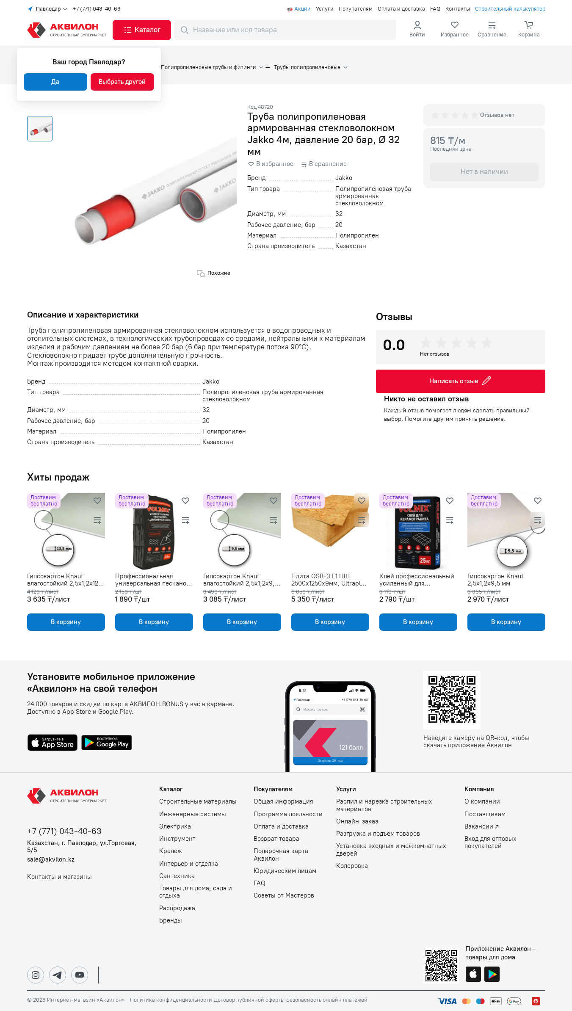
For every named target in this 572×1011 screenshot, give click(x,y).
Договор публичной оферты (249, 1000)
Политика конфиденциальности (171, 1000)
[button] (142, 30)
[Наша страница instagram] (35, 975)
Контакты (457, 9)
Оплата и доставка (401, 9)
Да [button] (55, 82)
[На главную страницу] (68, 796)
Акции (302, 9)
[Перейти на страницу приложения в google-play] (106, 743)
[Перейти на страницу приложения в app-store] (52, 743)
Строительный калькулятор (510, 9)
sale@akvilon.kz (51, 859)
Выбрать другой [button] (122, 82)
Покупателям (356, 9)
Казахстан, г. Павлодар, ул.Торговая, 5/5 (82, 847)
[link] (455, 30)
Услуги (325, 9)
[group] (455, 115)
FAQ (435, 9)
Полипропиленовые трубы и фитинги (208, 67)
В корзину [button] (66, 622)
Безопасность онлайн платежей (327, 1000)
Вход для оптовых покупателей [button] (490, 842)
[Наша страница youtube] (79, 975)
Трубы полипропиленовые (307, 67)
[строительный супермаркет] (68, 30)
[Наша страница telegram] (57, 975)
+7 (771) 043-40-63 (97, 9)
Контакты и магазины (59, 877)
